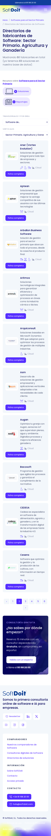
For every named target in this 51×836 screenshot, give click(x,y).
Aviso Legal (8, 829)
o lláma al (18, 667)
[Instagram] (14, 724)
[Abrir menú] (45, 9)
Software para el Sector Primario (27, 20)
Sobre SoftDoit (15, 770)
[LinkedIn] (28, 716)
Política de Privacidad (35, 823)
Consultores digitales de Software (25, 753)
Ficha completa (16, 173)
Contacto (12, 775)
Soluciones (23, 91)
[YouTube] (6, 724)
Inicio (5, 20)
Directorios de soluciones (20, 758)
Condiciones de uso (12, 823)
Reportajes (21, 101)
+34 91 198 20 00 (21, 796)
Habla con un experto (21, 659)
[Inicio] (12, 10)
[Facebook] (23, 724)
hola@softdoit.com (23, 804)
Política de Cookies (25, 829)
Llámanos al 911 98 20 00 (25, 2)
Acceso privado (15, 780)
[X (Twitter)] (36, 716)
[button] (9, 91)
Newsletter (14, 716)
